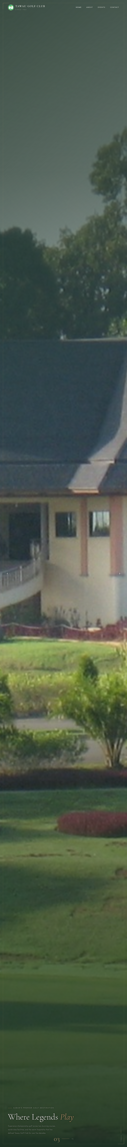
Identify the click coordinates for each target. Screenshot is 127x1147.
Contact (114, 7)
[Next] (119, 573)
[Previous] (7, 573)
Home (78, 7)
